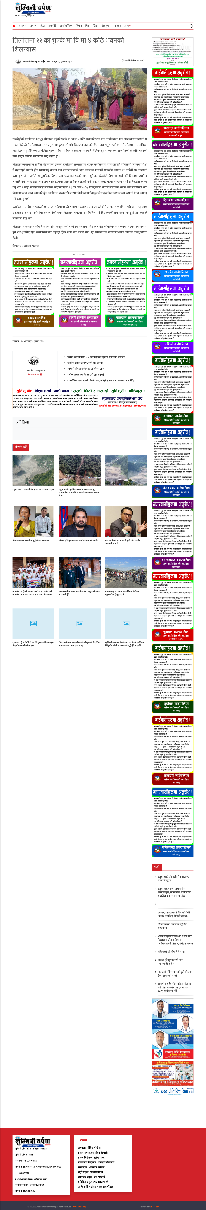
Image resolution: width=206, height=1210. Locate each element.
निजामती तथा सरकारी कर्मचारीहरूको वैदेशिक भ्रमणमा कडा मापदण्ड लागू (79, 644)
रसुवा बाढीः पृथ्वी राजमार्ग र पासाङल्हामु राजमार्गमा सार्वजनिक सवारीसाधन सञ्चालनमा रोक (79, 492)
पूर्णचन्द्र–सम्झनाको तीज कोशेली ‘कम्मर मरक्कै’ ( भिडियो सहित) (174, 914)
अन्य (126, 26)
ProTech (155, 1206)
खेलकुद (105, 26)
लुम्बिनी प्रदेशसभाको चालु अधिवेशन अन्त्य (86, 369)
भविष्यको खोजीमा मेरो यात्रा (171, 952)
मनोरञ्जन (117, 26)
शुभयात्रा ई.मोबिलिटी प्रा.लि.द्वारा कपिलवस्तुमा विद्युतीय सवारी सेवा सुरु (33, 644)
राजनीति (52, 26)
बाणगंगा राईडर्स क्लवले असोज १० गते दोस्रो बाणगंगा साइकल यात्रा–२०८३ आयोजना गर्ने (32, 593)
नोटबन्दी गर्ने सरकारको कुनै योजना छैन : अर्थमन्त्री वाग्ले (123, 542)
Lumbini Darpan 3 (33, 62)
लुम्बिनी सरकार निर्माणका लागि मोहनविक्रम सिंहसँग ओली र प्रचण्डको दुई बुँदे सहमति (124, 644)
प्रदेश (42, 26)
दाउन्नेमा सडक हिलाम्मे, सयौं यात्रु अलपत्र (85, 363)
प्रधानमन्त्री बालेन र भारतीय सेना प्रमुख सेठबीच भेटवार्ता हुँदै (79, 593)
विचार (79, 26)
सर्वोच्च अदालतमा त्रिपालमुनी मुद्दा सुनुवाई (85, 375)
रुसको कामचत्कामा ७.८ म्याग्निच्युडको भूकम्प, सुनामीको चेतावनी (96, 357)
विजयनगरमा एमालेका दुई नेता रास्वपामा (31, 540)
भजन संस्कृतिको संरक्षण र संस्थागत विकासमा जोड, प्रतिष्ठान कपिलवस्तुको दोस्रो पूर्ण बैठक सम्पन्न (175, 940)
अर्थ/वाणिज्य (66, 26)
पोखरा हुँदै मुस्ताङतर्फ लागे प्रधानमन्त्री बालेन (78, 540)
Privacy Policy (79, 1206)
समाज (33, 26)
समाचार (23, 26)
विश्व (87, 26)
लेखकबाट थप (34, 375)
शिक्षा (95, 26)
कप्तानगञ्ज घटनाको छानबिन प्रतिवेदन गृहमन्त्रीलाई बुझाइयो (122, 593)
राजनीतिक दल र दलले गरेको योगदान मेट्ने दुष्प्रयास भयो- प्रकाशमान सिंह (100, 380)
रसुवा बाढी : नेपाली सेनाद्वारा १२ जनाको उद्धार (33, 489)
